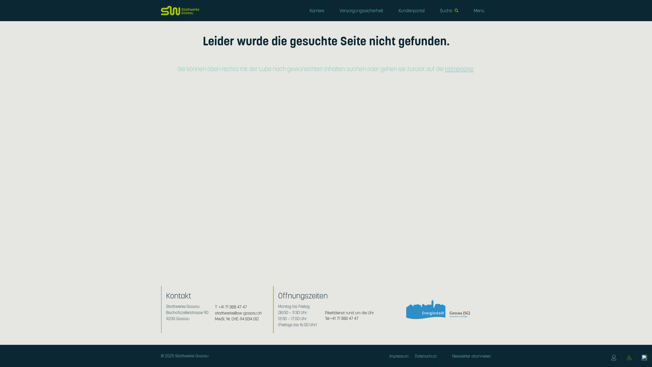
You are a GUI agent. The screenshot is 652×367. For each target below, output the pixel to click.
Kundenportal (412, 11)
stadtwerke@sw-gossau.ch (238, 313)
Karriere (317, 11)
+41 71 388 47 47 (233, 307)
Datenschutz (426, 356)
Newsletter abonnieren (471, 356)
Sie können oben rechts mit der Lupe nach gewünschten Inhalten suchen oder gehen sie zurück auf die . (326, 69)
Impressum (399, 356)
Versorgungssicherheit (361, 11)
